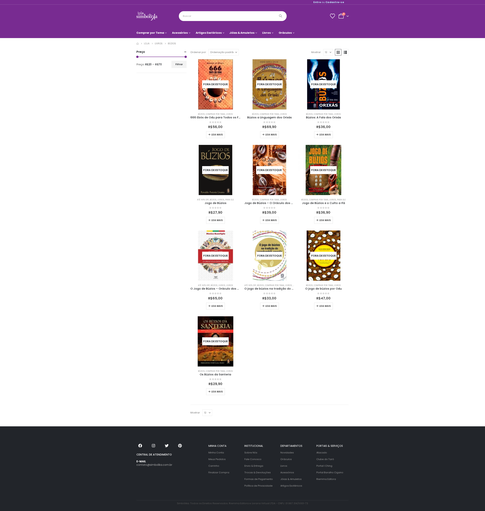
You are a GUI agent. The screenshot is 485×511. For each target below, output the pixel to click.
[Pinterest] (180, 445)
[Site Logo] (146, 16)
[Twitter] (167, 445)
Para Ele (229, 199)
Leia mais (217, 134)
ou (328, 2)
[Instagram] (153, 445)
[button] (338, 52)
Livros (266, 33)
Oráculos (285, 33)
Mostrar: (316, 52)
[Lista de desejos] (332, 16)
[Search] (280, 16)
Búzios (201, 114)
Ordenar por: (198, 52)
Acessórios (180, 33)
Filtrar (179, 64)
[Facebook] (140, 445)
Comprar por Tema (150, 33)
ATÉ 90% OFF (203, 199)
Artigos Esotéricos (209, 33)
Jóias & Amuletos (241, 33)
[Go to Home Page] (137, 43)
